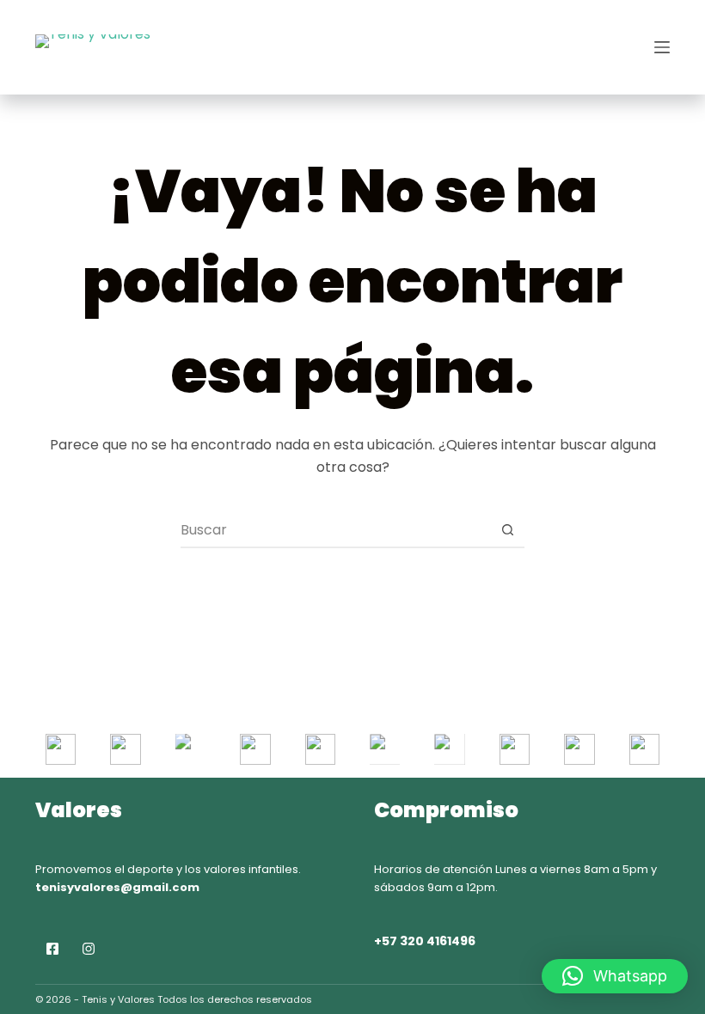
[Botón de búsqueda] (507, 530)
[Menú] (662, 47)
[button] (615, 976)
